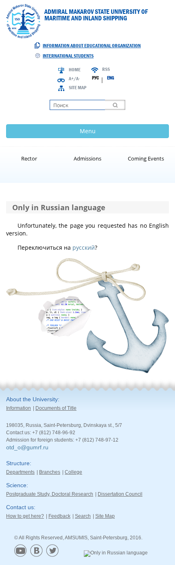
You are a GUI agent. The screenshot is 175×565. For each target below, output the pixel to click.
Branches (49, 472)
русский (83, 247)
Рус (95, 77)
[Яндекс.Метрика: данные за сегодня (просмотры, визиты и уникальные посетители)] (116, 553)
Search (83, 516)
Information (18, 408)
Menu (88, 131)
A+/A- (74, 78)
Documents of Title (56, 408)
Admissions (87, 158)
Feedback (59, 516)
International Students (68, 56)
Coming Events (146, 158)
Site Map (77, 87)
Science (16, 485)
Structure (18, 463)
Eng (110, 77)
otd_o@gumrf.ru (27, 447)
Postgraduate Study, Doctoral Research (49, 494)
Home (75, 70)
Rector (29, 158)
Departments (20, 472)
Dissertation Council (120, 494)
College (73, 472)
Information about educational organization (92, 45)
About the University (32, 399)
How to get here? (25, 516)
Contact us (20, 507)
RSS (106, 69)
